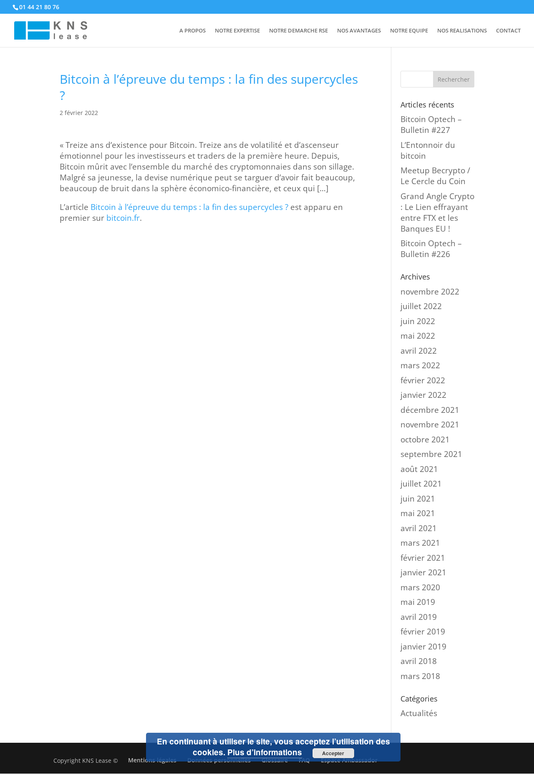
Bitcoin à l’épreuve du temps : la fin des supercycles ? (189, 207)
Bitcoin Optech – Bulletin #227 (431, 124)
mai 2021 (417, 513)
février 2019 (422, 631)
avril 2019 (418, 617)
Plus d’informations (264, 752)
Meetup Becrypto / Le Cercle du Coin (435, 176)
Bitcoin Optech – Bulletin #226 (431, 249)
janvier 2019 (423, 646)
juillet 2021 (421, 483)
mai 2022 (417, 335)
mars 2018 (420, 676)
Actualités (418, 713)
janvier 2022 (423, 394)
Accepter (333, 753)
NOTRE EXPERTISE (237, 30)
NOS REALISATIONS (462, 30)
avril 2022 (418, 350)
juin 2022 (417, 321)
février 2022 (422, 380)
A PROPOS (192, 30)
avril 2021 (418, 528)
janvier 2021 (423, 572)
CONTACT (508, 30)
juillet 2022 (421, 306)
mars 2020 (420, 587)
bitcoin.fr (123, 217)
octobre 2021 (425, 439)
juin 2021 (417, 498)
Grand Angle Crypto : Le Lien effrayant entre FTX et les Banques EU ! (437, 212)
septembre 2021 (431, 454)
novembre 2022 (429, 291)
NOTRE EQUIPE (409, 30)
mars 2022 (420, 365)
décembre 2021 (429, 409)
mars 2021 (420, 542)
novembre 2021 (429, 424)
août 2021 (419, 469)
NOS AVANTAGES (359, 30)
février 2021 (422, 557)
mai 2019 (417, 602)
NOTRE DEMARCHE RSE (298, 30)
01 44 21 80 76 (39, 7)
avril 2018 (418, 661)
